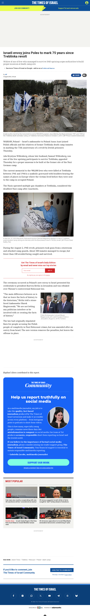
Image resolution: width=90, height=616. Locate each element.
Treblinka (24, 560)
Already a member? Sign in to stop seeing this (38, 468)
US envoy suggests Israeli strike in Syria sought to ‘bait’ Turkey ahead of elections (54, 501)
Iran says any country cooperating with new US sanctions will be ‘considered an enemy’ (21, 501)
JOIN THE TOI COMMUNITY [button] (62, 570)
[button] (86, 2)
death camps (46, 560)
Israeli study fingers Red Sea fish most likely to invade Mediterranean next (21, 522)
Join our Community (21, 8)
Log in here (68, 574)
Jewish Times (15, 560)
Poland (39, 560)
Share (77, 75)
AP (6, 74)
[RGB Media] (40, 608)
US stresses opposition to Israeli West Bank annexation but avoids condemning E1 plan (55, 522)
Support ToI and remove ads (68, 8)
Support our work (38, 462)
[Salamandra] (56, 607)
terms (48, 275)
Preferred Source (48, 68)
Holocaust (32, 560)
